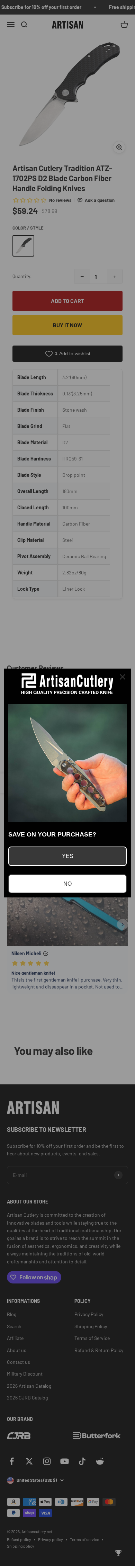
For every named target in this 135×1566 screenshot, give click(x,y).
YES (67, 856)
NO (67, 884)
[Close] (122, 677)
